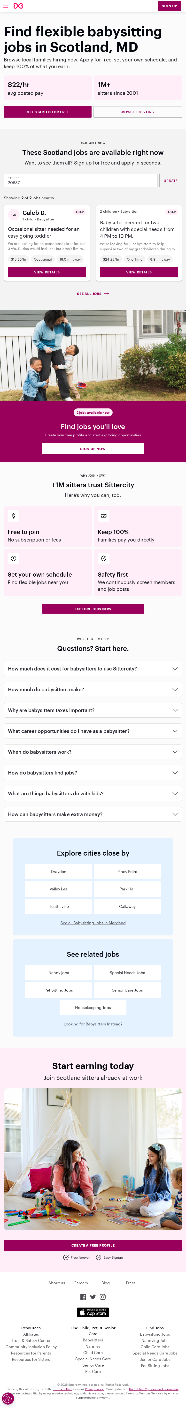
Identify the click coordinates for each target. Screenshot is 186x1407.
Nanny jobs (58, 972)
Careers (81, 1282)
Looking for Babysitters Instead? (93, 1024)
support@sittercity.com (92, 1397)
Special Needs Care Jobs (155, 1353)
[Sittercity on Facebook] (83, 1297)
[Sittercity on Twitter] (93, 1297)
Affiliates (31, 1334)
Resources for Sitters (31, 1359)
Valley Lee (59, 889)
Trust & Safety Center (31, 1340)
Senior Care (93, 1365)
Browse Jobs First (137, 112)
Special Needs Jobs (127, 972)
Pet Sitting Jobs (59, 990)
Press (131, 1282)
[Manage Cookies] (8, 1398)
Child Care (93, 1352)
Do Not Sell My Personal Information (153, 1389)
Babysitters (93, 1340)
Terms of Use (62, 1389)
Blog (105, 1282)
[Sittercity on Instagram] (103, 1297)
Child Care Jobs (155, 1346)
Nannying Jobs (155, 1340)
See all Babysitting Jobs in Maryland (93, 922)
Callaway (127, 906)
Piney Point (127, 871)
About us (56, 1282)
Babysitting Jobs (155, 1334)
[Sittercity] (18, 5)
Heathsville (58, 906)
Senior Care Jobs (127, 990)
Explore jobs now (93, 609)
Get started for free (48, 112)
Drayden (58, 871)
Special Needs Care (93, 1358)
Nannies (93, 1346)
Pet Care (93, 1371)
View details (47, 272)
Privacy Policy (94, 1389)
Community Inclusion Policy (31, 1346)
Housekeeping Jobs (93, 1007)
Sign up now (93, 449)
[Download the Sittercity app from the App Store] (93, 1312)
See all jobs (89, 294)
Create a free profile (93, 1245)
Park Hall (127, 889)
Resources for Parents (31, 1353)
